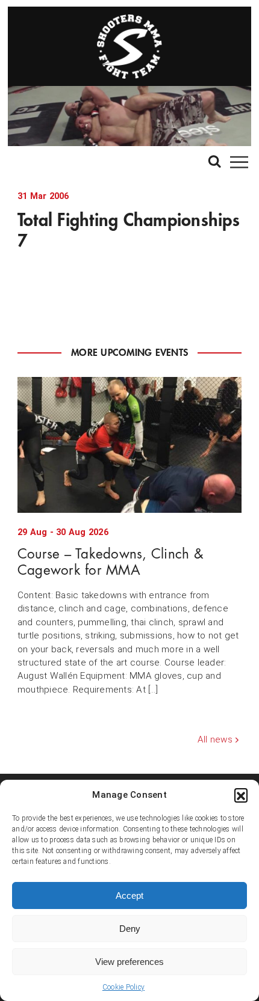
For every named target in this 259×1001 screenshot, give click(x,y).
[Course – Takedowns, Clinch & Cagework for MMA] (129, 445)
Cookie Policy (123, 987)
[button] (241, 795)
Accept (129, 895)
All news (215, 739)
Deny (129, 928)
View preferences (129, 962)
